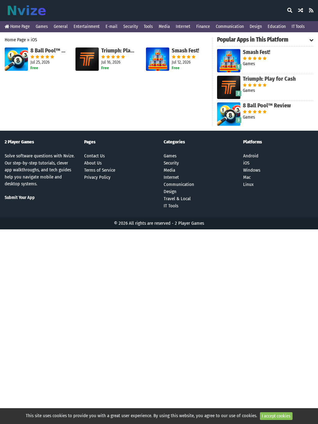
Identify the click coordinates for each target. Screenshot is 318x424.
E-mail (111, 26)
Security (130, 26)
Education (277, 26)
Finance (203, 26)
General (61, 26)
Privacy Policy (97, 177)
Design (256, 26)
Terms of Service (99, 170)
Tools (148, 26)
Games (42, 26)
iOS (34, 40)
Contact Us (94, 156)
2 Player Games (189, 223)
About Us (93, 163)
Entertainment (87, 26)
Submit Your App (20, 197)
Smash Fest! (185, 50)
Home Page (19, 26)
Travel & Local (177, 198)
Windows (251, 170)
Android (250, 156)
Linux (248, 184)
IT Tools (298, 26)
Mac (247, 177)
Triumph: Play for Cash (119, 50)
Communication (230, 26)
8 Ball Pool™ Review (48, 50)
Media (164, 26)
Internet (183, 26)
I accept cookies (276, 416)
